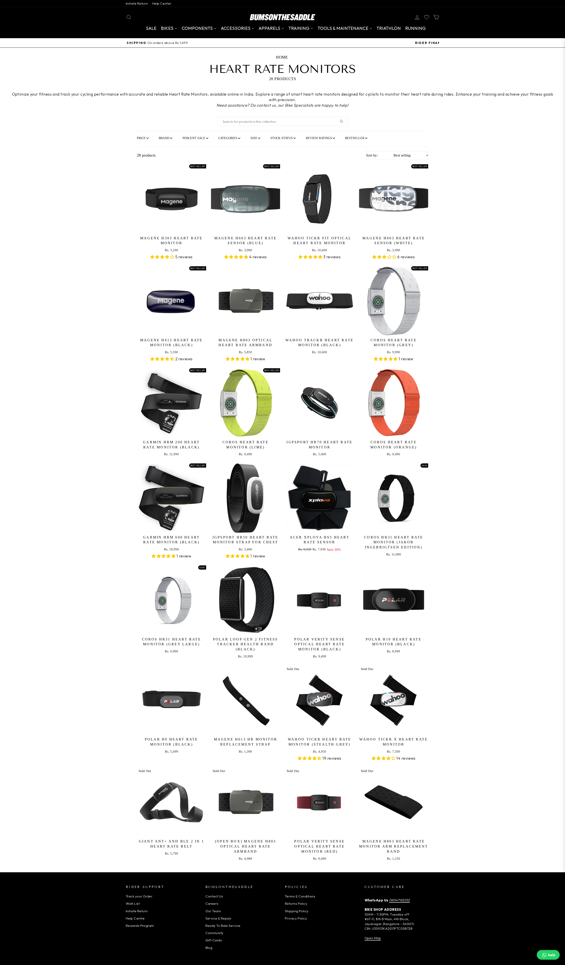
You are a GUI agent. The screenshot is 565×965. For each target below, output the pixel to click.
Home (282, 57)
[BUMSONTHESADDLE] (282, 17)
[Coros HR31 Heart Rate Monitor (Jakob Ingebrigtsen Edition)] (393, 498)
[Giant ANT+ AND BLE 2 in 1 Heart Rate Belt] (171, 802)
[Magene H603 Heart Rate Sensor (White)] (393, 199)
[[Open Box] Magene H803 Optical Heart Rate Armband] (245, 802)
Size (253, 138)
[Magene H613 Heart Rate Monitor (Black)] (171, 301)
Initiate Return (137, 3)
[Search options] (343, 121)
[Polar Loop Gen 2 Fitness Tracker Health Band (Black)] (245, 600)
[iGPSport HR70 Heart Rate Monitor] (319, 403)
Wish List (133, 903)
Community (214, 933)
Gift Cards (213, 940)
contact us (266, 105)
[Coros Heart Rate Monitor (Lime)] (245, 403)
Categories (227, 138)
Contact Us (214, 896)
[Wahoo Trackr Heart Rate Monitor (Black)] (319, 301)
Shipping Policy (297, 911)
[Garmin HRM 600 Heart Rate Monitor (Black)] (171, 498)
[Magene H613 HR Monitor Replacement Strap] (245, 700)
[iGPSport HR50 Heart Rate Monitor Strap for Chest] (245, 498)
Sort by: (388, 155)
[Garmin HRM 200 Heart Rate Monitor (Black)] (171, 403)
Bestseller (354, 138)
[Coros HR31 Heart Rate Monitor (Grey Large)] (171, 600)
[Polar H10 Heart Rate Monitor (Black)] (393, 600)
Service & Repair (218, 918)
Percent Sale (194, 138)
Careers (211, 903)
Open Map (373, 938)
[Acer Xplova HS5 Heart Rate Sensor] (319, 498)
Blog (209, 948)
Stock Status (281, 138)
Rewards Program (140, 925)
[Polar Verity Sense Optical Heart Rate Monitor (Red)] (319, 802)
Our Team (213, 911)
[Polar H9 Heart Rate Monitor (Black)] (171, 700)
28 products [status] (146, 155)
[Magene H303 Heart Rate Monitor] (171, 199)
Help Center (161, 3)
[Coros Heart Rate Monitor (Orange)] (393, 403)
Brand (164, 138)
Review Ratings (319, 138)
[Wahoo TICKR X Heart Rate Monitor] (393, 700)
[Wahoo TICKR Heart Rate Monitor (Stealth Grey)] (319, 700)
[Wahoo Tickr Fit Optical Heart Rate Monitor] (319, 199)
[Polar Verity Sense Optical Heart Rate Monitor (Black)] (319, 600)
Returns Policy (296, 903)
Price (141, 138)
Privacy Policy (296, 918)
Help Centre (135, 918)
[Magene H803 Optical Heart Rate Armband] (245, 301)
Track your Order (139, 896)
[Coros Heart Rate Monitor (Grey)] (393, 301)
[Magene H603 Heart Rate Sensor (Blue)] (245, 199)
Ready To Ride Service (223, 925)
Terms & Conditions (300, 896)
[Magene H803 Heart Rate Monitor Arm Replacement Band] (393, 802)
